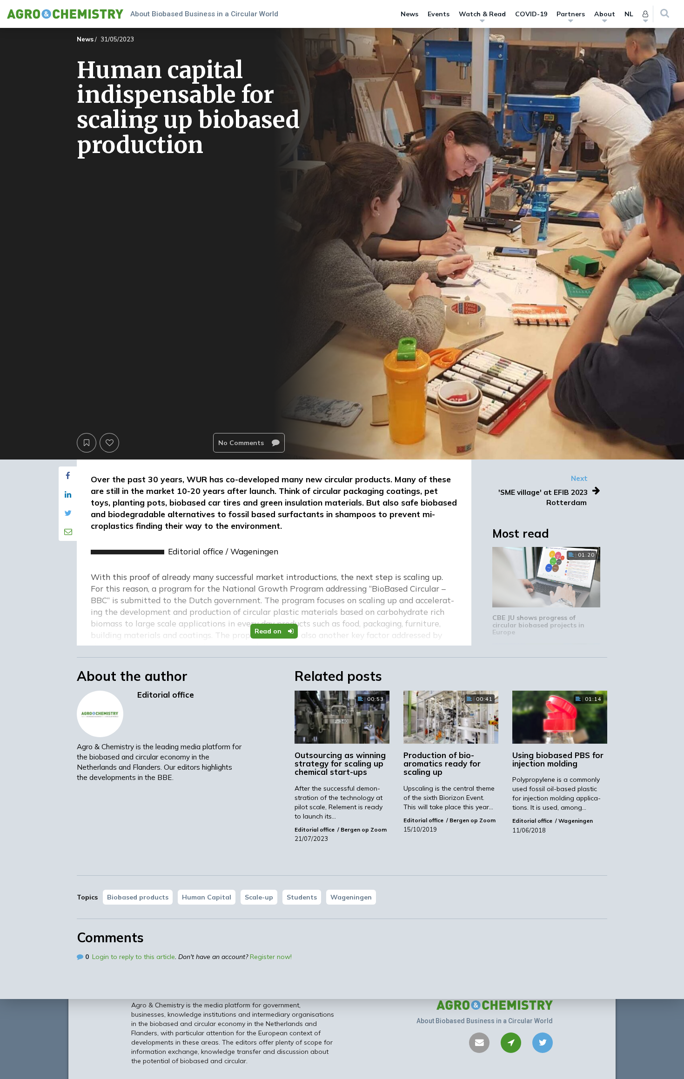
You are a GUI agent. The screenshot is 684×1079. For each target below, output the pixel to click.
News (409, 14)
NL (628, 14)
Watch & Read (482, 14)
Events (438, 14)
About (604, 14)
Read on (269, 631)
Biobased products (137, 897)
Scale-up (259, 897)
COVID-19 (531, 14)
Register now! (271, 956)
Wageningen (351, 897)
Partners (571, 14)
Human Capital (206, 897)
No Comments (242, 443)
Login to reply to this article (133, 956)
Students (302, 897)
